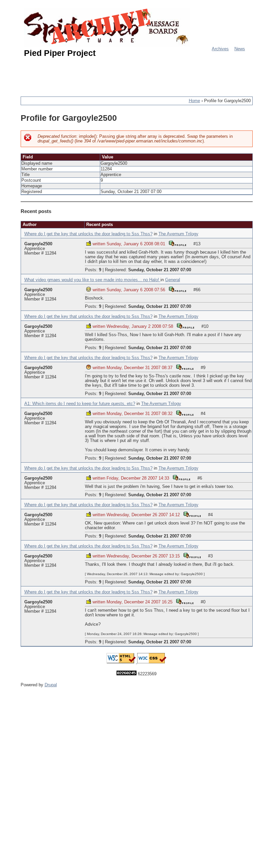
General (172, 280)
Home (194, 101)
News (239, 49)
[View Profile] (177, 243)
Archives (220, 49)
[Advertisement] (142, 74)
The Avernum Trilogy (178, 234)
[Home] (107, 27)
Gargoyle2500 (38, 244)
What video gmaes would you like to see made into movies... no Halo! (92, 280)
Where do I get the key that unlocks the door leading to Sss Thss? (88, 234)
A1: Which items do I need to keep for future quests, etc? (79, 403)
